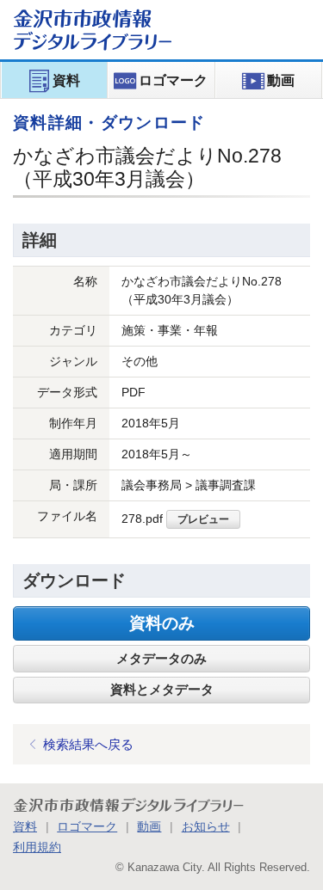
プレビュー (203, 519)
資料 (25, 826)
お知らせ (206, 826)
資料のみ (162, 623)
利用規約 (37, 847)
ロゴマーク (87, 826)
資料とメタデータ (162, 690)
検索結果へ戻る (88, 744)
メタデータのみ (161, 659)
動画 (149, 826)
